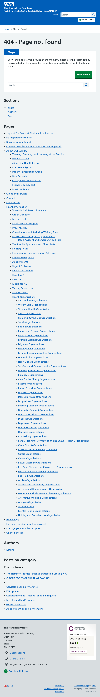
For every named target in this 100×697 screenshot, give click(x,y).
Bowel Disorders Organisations (34, 462)
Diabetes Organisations (30, 418)
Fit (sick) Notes (20, 248)
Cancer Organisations (29, 458)
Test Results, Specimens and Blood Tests (33, 244)
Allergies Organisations (30, 502)
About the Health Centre (25, 163)
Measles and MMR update (20, 600)
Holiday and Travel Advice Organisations (40, 515)
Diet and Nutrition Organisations (36, 414)
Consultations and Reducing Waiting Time (35, 232)
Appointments (20, 261)
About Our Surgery (16, 150)
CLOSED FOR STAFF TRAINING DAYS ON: (28, 578)
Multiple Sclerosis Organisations (35, 339)
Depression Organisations (32, 423)
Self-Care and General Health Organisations (42, 366)
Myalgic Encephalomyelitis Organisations (40, 353)
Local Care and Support (25, 223)
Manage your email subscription (23, 528)
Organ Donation (21, 214)
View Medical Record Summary (29, 210)
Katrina (10, 549)
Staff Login (59, 692)
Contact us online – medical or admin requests (31, 595)
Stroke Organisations (29, 313)
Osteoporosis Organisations (33, 335)
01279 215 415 (18, 658)
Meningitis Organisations (31, 348)
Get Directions (17, 652)
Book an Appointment (18, 142)
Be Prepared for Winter (19, 137)
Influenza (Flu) (20, 227)
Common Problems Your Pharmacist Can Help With (33, 146)
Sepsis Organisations (29, 322)
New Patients (19, 176)
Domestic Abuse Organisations (34, 396)
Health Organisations (23, 297)
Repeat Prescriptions (23, 257)
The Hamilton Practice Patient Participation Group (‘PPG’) (37, 573)
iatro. (94, 686)
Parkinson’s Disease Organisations (36, 331)
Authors (12, 111)
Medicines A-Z (20, 283)
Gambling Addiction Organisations (37, 370)
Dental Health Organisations (33, 427)
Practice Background (23, 167)
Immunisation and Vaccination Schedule (34, 253)
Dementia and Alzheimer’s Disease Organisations (44, 493)
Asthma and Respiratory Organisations (39, 484)
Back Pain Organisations (31, 475)
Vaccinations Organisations (32, 300)
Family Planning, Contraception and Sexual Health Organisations (53, 440)
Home (6, 29)
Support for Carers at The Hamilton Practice (29, 133)
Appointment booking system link (24, 608)
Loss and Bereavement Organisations (38, 471)
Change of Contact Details (26, 180)
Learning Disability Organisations (36, 405)
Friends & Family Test (23, 185)
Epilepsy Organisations (30, 375)
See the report (77, 652)
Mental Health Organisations (34, 511)
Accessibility (59, 686)
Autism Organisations (29, 480)
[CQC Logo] (77, 631)
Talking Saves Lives (22, 288)
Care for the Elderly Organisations (36, 379)
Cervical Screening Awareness (22, 586)
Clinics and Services (16, 193)
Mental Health (20, 219)
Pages (11, 107)
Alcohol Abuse (26, 506)
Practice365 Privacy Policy (54, 689)
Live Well (17, 279)
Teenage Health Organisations (34, 309)
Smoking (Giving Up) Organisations (37, 318)
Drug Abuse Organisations (32, 401)
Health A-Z (18, 275)
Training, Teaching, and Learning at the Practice (38, 154)
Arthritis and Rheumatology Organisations (41, 489)
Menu (55, 14)
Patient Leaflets (20, 158)
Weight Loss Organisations (32, 304)
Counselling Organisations (32, 436)
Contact (10, 198)
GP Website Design (81, 686)
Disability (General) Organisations (36, 410)
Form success (13, 202)
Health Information (16, 206)
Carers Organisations (29, 454)
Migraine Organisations (31, 344)
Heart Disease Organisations (33, 361)
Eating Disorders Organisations (34, 388)
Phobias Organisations (30, 326)
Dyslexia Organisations (30, 392)
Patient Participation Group (27, 171)
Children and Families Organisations (37, 449)
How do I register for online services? (26, 524)
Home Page (83, 74)
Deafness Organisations (31, 432)
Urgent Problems (21, 266)
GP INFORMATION (16, 604)
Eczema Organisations (30, 383)
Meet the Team (20, 189)
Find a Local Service (22, 270)
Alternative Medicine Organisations (37, 497)
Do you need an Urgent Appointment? (33, 236)
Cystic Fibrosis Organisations (33, 445)
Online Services (14, 532)
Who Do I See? (20, 292)
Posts (10, 116)
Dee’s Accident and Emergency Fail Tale (39, 240)
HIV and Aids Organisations (33, 357)
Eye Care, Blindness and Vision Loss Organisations (45, 467)
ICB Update (12, 591)
